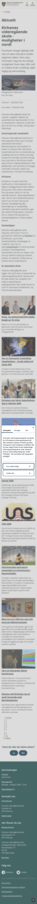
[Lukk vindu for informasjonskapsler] (33, 427)
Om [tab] (26, 430)
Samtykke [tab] (7, 430)
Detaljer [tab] (17, 430)
